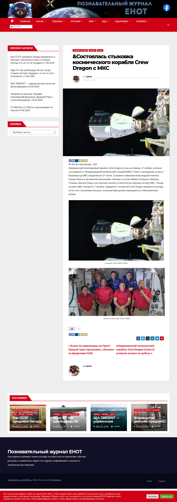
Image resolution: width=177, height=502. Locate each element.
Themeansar (56, 480)
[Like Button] (71, 329)
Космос (92, 50)
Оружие (76, 21)
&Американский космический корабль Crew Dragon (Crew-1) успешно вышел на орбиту (135, 349)
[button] (168, 25)
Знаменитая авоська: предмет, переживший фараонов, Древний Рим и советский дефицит (32, 97)
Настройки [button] (152, 496)
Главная (25, 21)
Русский (16, 27)
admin (89, 76)
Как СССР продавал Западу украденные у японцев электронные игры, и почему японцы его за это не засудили (33, 60)
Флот (112, 414)
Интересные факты (21, 410)
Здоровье (121, 21)
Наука (40, 21)
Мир (91, 21)
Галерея (141, 21)
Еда (104, 21)
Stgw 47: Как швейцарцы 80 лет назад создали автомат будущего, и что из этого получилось (32, 73)
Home (149, 481)
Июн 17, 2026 (21, 426)
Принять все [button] (167, 496)
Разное (21, 414)
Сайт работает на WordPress (20, 480)
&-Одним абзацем (80, 50)
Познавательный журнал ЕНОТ (45, 452)
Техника (57, 21)
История (34, 410)
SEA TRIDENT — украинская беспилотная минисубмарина (107, 423)
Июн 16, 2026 (102, 426)
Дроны (97, 414)
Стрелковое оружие (70, 414)
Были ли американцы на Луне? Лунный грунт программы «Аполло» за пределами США (91, 349)
